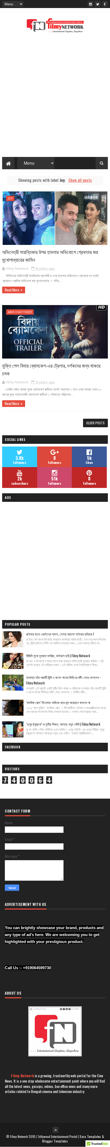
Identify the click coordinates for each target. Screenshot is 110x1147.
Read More (12, 289)
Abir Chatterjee (20, 312)
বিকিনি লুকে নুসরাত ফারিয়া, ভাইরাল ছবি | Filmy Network (58, 655)
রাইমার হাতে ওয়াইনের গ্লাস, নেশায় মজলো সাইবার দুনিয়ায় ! (60, 634)
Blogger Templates (55, 1141)
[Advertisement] (55, 96)
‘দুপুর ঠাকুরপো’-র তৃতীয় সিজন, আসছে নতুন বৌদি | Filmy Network (63, 724)
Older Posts (95, 423)
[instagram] (90, 4)
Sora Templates (90, 1136)
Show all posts (80, 180)
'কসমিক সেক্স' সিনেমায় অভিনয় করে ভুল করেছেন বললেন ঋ (58, 702)
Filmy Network (22, 1075)
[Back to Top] (55, 1130)
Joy (10, 198)
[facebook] (105, 4)
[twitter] (98, 4)
